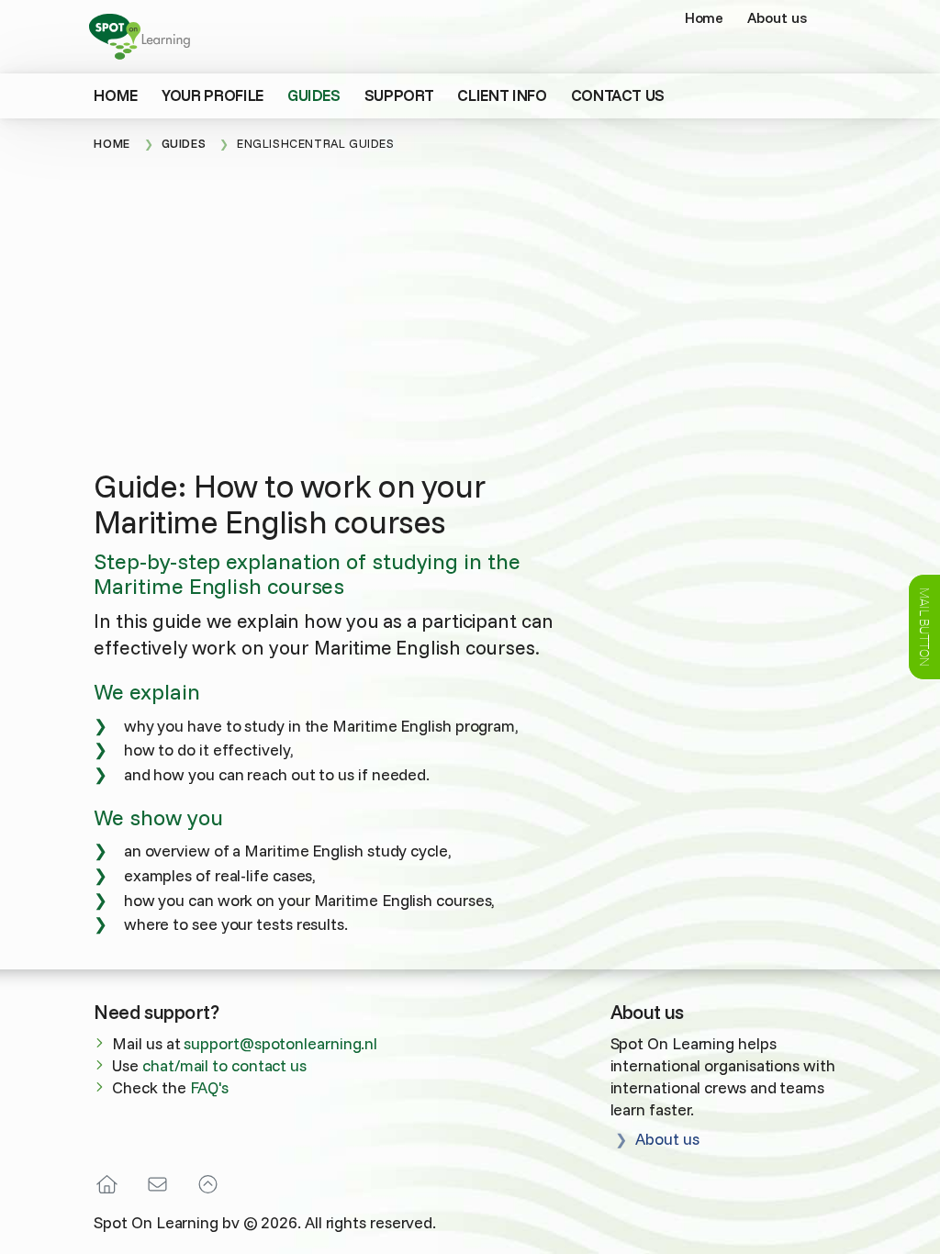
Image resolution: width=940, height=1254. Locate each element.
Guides (314, 95)
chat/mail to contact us (224, 1065)
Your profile (212, 95)
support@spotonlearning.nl (280, 1043)
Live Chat (924, 627)
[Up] (208, 1184)
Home (704, 17)
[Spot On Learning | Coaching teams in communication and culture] (144, 34)
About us (776, 17)
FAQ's (209, 1087)
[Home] (113, 1184)
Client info (501, 95)
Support (399, 95)
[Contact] (157, 1184)
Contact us (618, 95)
